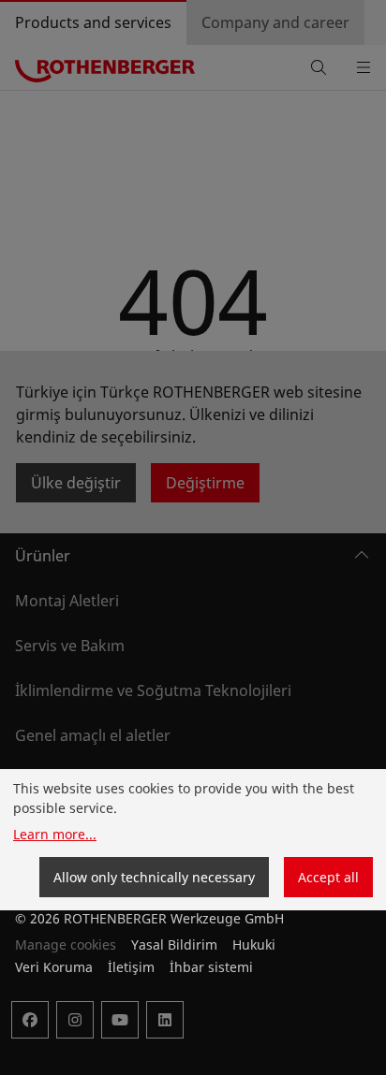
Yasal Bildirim (174, 944)
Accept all (328, 877)
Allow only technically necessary (154, 877)
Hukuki (253, 944)
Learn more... (54, 834)
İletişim (131, 967)
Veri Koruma (54, 967)
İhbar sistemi (211, 967)
